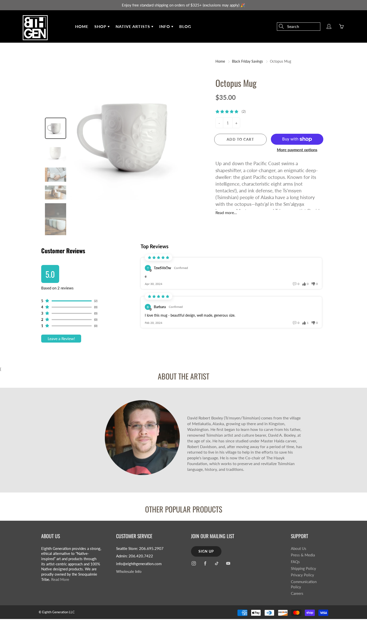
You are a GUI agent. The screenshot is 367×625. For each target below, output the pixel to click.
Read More (60, 579)
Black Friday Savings (247, 61)
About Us (298, 548)
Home (81, 26)
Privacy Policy (302, 575)
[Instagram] (193, 563)
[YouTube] (228, 563)
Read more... (226, 212)
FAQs (295, 562)
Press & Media (303, 555)
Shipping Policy (303, 568)
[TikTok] (216, 563)
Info (165, 26)
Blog (185, 26)
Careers (297, 593)
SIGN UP (206, 551)
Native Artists (133, 26)
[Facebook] (205, 563)
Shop (101, 26)
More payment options (297, 149)
